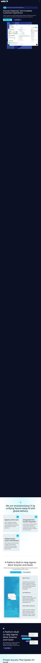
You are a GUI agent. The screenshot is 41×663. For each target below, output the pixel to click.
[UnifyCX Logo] (4, 1)
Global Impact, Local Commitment (12, 540)
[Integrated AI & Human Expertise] (36, 517)
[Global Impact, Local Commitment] (17, 536)
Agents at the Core (11, 520)
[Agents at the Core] (17, 517)
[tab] (16, 572)
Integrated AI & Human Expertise (29, 521)
